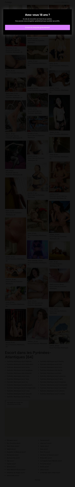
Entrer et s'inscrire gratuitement (37, 27)
